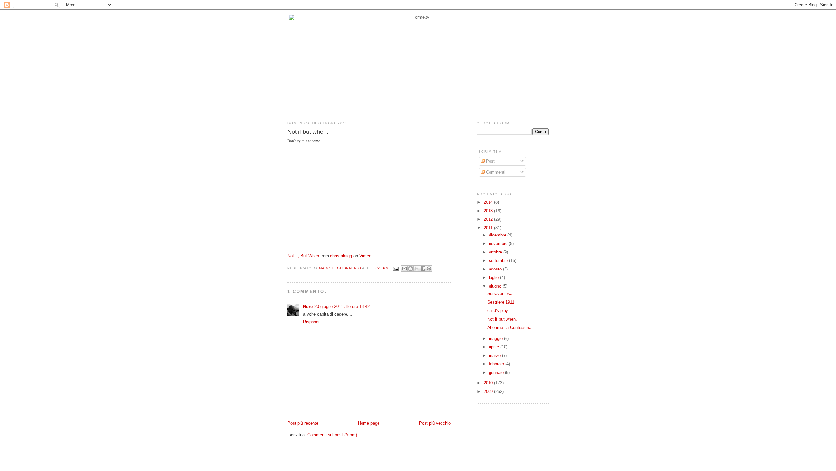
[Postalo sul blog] (410, 268)
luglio (494, 277)
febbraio (497, 363)
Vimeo (365, 255)
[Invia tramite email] (404, 268)
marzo (495, 355)
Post (490, 161)
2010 (489, 382)
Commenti (495, 172)
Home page (368, 423)
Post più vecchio (435, 423)
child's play (497, 310)
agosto (496, 269)
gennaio (497, 372)
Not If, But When (303, 255)
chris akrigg (341, 255)
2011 (489, 227)
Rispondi (311, 321)
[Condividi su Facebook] (423, 268)
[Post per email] (395, 268)
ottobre (496, 252)
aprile (494, 346)
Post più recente (302, 423)
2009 (489, 391)
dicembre (498, 235)
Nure (308, 306)
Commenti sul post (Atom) (332, 434)
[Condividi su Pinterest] (429, 268)
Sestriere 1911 (500, 302)
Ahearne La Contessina (509, 327)
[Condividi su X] (416, 268)
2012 (489, 219)
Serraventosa (499, 293)
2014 (489, 202)
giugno (496, 286)
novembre (499, 243)
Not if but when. (502, 319)
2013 (489, 210)
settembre (499, 260)
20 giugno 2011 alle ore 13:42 (342, 306)
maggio (496, 338)
